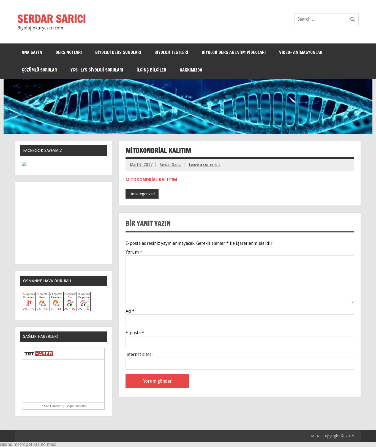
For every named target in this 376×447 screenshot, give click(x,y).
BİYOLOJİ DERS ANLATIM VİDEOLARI (234, 52)
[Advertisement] (63, 222)
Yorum (134, 252)
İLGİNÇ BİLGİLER (151, 70)
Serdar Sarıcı (170, 164)
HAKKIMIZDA (191, 70)
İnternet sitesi (139, 354)
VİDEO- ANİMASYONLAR (300, 52)
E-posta (135, 333)
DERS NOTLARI (69, 52)
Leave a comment (204, 164)
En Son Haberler (51, 406)
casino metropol (16, 444)
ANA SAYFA (32, 52)
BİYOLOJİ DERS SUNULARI (118, 52)
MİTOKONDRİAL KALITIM (151, 179)
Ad (130, 311)
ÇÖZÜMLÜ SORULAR (39, 70)
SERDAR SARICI (51, 18)
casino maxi (44, 444)
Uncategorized (142, 194)
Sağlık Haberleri (76, 406)
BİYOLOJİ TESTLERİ (171, 52)
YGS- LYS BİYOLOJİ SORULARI (96, 70)
